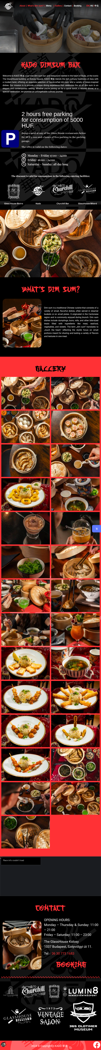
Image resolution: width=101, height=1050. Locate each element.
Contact (67, 5)
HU (91, 5)
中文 (97, 5)
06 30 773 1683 (63, 953)
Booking (77, 5)
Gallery (58, 5)
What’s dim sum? (36, 5)
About (22, 5)
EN (87, 5)
